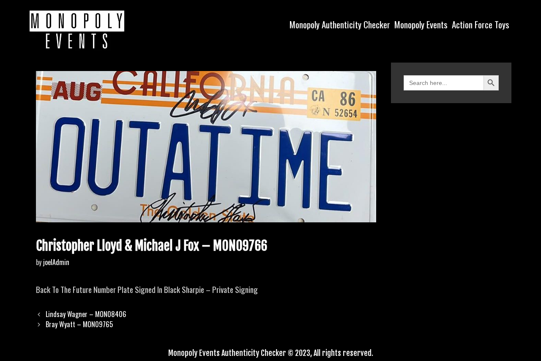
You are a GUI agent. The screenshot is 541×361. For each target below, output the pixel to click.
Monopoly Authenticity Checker (340, 24)
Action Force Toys (480, 24)
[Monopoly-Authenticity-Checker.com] (77, 30)
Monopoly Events (421, 24)
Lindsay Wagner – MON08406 (86, 314)
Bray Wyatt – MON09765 (79, 324)
